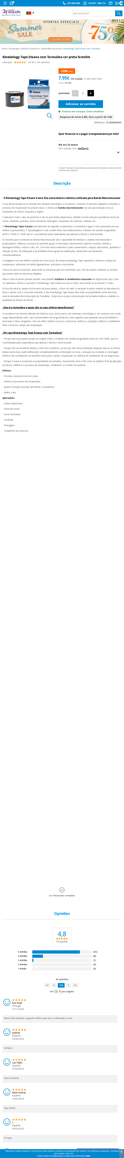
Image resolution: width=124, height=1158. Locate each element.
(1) (94, 960)
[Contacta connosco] (111, 3)
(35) (95, 952)
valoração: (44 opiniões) (26, 62)
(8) (94, 956)
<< (47, 985)
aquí (88, 1156)
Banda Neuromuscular (52, 49)
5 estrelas (22, 952)
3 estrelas (22, 960)
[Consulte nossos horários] (12, 3)
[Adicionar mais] (91, 93)
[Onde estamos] (5, 3)
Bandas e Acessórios (30, 49)
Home (4, 49)
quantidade (64, 93)
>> (75, 985)
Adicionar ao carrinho (81, 104)
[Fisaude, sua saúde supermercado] (11, 13)
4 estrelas (22, 956)
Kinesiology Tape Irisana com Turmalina (82, 49)
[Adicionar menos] (75, 93)
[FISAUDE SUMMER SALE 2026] (62, 31)
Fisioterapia (14, 49)
